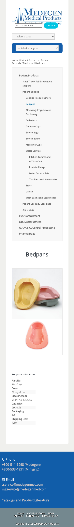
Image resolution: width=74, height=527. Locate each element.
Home (15, 60)
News (51, 513)
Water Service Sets (39, 173)
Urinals (29, 191)
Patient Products (29, 60)
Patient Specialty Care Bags (36, 203)
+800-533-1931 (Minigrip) (20, 469)
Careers (18, 516)
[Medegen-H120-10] (37, 337)
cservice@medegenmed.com (22, 484)
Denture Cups (33, 126)
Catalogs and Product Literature (25, 500)
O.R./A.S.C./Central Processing (37, 227)
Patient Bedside (30, 91)
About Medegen (36, 513)
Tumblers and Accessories (43, 179)
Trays (29, 185)
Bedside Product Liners (38, 97)
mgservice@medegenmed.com (24, 489)
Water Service (33, 150)
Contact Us (32, 516)
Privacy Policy (50, 516)
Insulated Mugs (37, 167)
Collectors (31, 120)
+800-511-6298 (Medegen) (21, 464)
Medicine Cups (33, 144)
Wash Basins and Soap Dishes (41, 197)
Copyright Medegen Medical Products (37, 523)
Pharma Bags (27, 233)
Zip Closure (28, 209)
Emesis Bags (32, 132)
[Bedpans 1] (37, 294)
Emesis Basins (33, 138)
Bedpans (28, 63)
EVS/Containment (29, 216)
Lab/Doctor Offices (30, 222)
